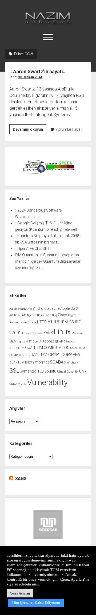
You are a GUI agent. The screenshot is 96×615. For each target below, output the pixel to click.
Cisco (62, 315)
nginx (21, 341)
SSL (14, 370)
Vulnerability (47, 382)
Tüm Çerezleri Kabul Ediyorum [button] (36, 603)
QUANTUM (16, 348)
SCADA (56, 362)
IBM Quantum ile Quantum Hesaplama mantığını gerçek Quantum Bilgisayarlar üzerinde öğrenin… (48, 261)
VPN (23, 384)
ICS (71, 322)
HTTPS (54, 321)
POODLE (48, 341)
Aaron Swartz (18, 309)
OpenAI (37, 341)
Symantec (28, 371)
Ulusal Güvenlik (67, 371)
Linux (62, 332)
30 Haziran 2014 (30, 77)
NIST (29, 341)
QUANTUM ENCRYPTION (26, 362)
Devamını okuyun (29, 130)
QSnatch (69, 341)
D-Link (31, 322)
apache (53, 308)
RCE (46, 362)
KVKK (48, 333)
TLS (40, 371)
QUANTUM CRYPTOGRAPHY (54, 354)
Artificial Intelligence (22, 315)
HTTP (42, 322)
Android (39, 308)
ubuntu (50, 371)
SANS (20, 478)
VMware (14, 384)
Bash (40, 315)
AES (29, 309)
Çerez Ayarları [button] (20, 593)
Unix (82, 371)
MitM (13, 341)
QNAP (59, 341)
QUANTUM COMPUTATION (47, 347)
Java (40, 333)
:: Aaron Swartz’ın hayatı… (38, 71)
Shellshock (71, 362)
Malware (77, 333)
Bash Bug (51, 315)
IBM (64, 322)
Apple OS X (69, 308)
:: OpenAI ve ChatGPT (32, 248)
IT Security (29, 333)
